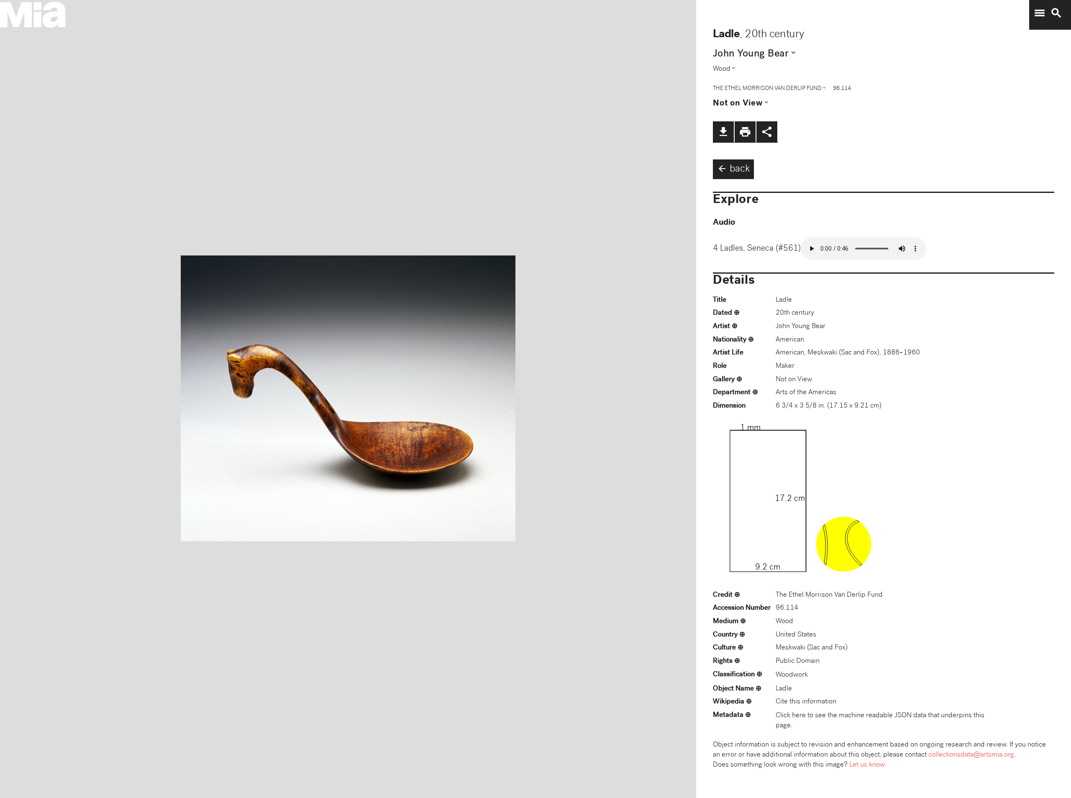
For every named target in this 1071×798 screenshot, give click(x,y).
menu (1039, 13)
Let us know (867, 765)
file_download (723, 132)
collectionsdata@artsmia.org (971, 755)
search (1056, 13)
